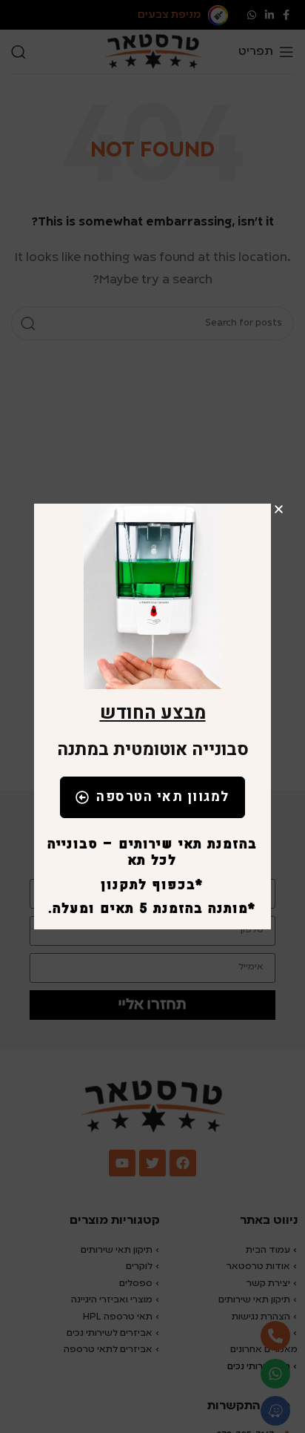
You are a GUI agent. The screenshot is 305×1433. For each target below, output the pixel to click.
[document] (152, 716)
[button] (278, 509)
